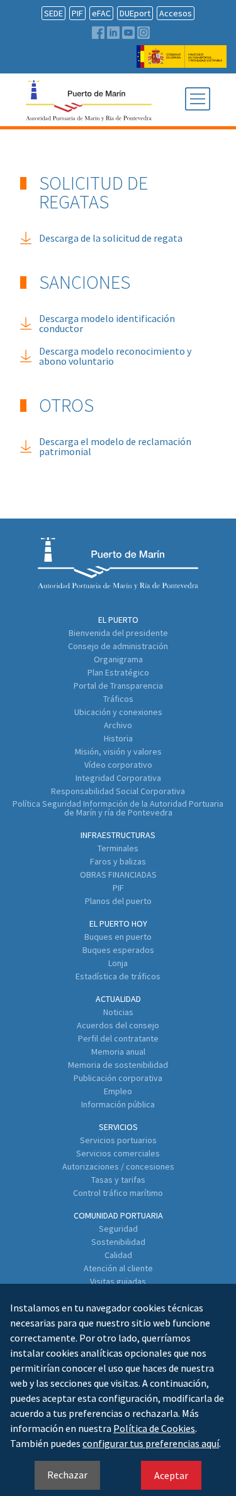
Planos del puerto (118, 900)
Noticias (118, 1012)
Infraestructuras (118, 835)
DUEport (135, 13)
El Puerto (118, 619)
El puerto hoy (118, 923)
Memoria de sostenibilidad (118, 1064)
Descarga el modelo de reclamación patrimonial (115, 446)
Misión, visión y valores (118, 751)
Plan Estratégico (118, 672)
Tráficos (118, 698)
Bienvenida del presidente (118, 632)
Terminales (118, 848)
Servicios (118, 1126)
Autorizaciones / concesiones (118, 1166)
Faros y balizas (118, 861)
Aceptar (171, 1475)
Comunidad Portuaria (118, 1215)
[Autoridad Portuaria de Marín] (182, 62)
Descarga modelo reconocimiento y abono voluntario (115, 356)
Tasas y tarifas (118, 1179)
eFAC (101, 13)
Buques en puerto (118, 936)
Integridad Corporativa (118, 777)
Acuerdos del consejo (118, 1025)
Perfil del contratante (118, 1038)
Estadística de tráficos (118, 976)
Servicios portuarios (118, 1140)
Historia (118, 738)
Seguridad (118, 1228)
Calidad (118, 1255)
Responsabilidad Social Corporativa (118, 791)
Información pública (118, 1104)
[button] (197, 99)
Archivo (118, 725)
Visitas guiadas (118, 1281)
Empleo (118, 1091)
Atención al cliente (118, 1268)
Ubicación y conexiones (118, 712)
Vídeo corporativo (118, 764)
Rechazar (67, 1474)
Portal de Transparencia (118, 685)
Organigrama (118, 659)
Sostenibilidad (118, 1241)
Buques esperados (118, 949)
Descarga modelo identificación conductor (107, 323)
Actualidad (118, 998)
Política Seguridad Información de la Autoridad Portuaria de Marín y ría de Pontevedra (118, 808)
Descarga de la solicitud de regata (111, 238)
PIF (77, 13)
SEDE (53, 13)
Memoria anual (118, 1051)
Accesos (175, 13)
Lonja (118, 963)
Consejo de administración (118, 646)
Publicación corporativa (118, 1078)
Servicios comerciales (118, 1153)
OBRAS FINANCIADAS (118, 874)
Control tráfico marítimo (118, 1192)
